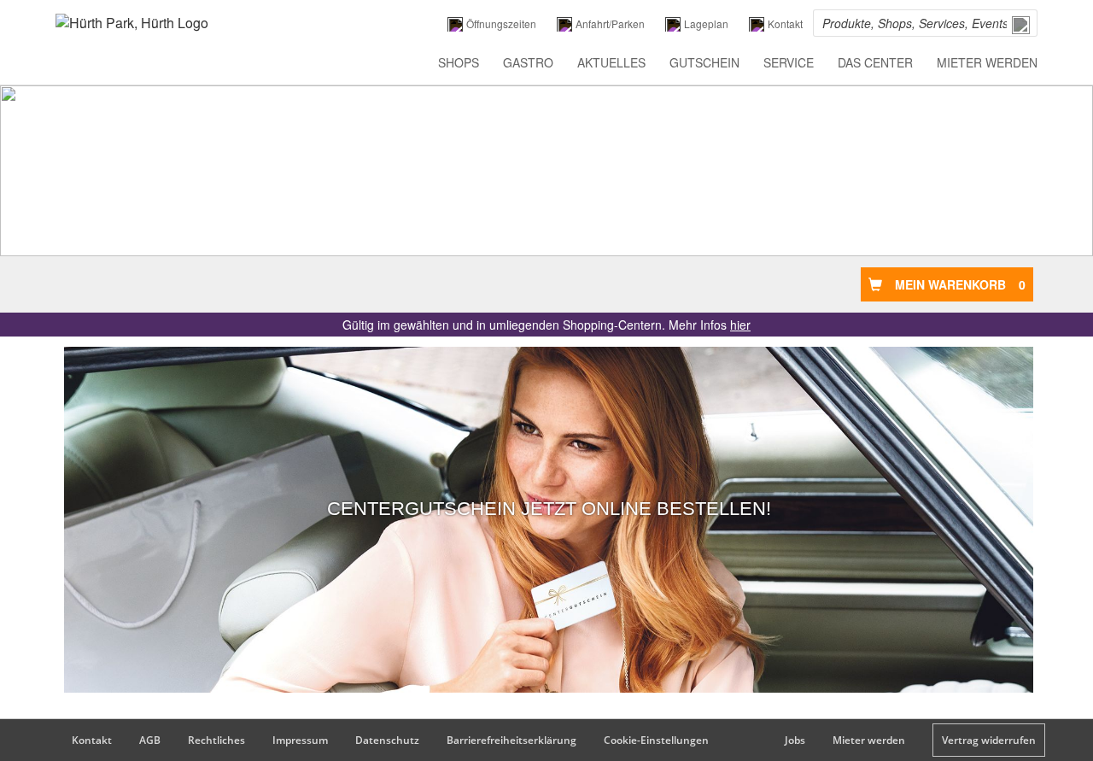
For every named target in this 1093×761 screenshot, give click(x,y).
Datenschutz (387, 740)
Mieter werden (987, 62)
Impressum (300, 740)
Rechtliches (216, 740)
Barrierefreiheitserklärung (511, 740)
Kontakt (92, 740)
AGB (150, 740)
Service (788, 62)
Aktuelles (611, 62)
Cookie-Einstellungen (656, 740)
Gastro (528, 62)
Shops (458, 62)
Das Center (875, 62)
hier (740, 324)
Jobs (795, 740)
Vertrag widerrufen (989, 740)
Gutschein (704, 62)
